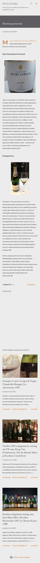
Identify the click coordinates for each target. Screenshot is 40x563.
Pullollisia (10, 3)
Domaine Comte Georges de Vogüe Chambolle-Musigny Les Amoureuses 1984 (19, 384)
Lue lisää (34, 409)
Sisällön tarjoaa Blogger (21, 557)
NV (13, 284)
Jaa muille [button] (31, 284)
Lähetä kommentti (19, 409)
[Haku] (31, 3)
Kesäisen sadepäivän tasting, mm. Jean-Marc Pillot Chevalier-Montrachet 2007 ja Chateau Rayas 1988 (19, 519)
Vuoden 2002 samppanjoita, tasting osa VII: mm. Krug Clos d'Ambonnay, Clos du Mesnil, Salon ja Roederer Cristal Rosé (19, 450)
